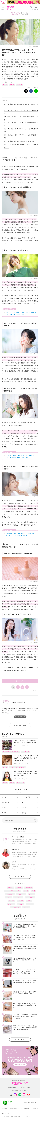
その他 (24, 813)
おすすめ (12, 782)
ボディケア (25, 802)
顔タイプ (19, 84)
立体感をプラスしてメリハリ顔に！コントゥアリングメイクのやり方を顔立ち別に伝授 (20, 456)
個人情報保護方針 (14, 1108)
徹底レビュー (9, 894)
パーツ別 (12, 84)
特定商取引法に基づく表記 (19, 1090)
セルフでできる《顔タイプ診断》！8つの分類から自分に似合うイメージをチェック (21, 313)
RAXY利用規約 (12, 1087)
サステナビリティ (25, 1116)
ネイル (24, 808)
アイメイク (12, 82)
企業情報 (4, 1108)
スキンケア (5, 797)
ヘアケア (5, 808)
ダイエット (11, 904)
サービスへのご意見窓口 (24, 1087)
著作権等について (25, 1108)
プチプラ (11, 900)
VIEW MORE (20, 876)
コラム (4, 813)
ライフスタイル (15, 907)
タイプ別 (26, 907)
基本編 (26, 891)
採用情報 (35, 1108)
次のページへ (20, 681)
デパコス (20, 904)
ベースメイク (26, 797)
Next (35, 691)
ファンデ (29, 904)
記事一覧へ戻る (20, 725)
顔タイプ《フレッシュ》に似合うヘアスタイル (19, 141)
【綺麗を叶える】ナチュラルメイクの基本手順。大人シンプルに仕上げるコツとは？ (20, 534)
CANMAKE (22, 767)
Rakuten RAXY (11, 8)
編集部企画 (29, 887)
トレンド (31, 894)
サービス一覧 (5, 1116)
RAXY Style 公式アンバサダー (11, 751)
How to (5, 84)
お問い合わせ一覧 (15, 1116)
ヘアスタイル (18, 897)
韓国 (33, 891)
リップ (8, 897)
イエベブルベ (29, 897)
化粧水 (29, 900)
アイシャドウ (25, 751)
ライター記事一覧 (20, 717)
